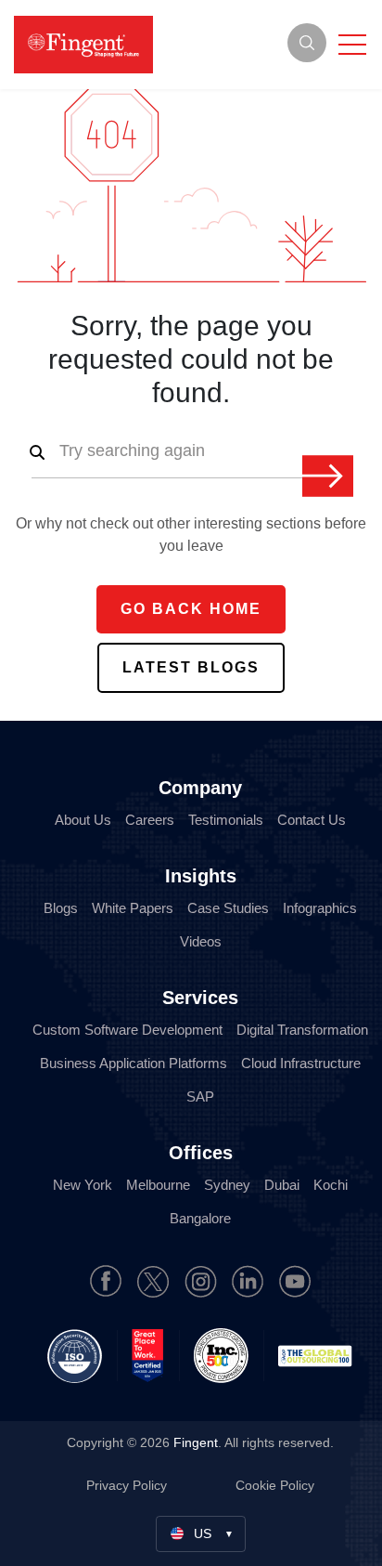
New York (82, 1185)
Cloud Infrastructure (301, 1063)
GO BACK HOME (191, 609)
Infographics (320, 908)
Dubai (281, 1185)
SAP (200, 1096)
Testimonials (225, 820)
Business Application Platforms (133, 1063)
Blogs (61, 908)
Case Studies (228, 908)
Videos (201, 941)
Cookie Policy (275, 1485)
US (202, 1533)
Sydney (227, 1185)
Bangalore (200, 1218)
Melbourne (158, 1185)
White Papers (132, 908)
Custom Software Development (127, 1029)
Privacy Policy (128, 1485)
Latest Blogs (191, 667)
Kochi (330, 1185)
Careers (149, 820)
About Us (83, 820)
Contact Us (311, 820)
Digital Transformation (302, 1029)
